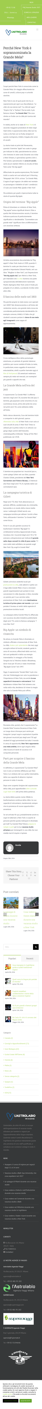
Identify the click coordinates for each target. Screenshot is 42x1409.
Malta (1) (8, 1065)
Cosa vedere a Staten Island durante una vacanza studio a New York (31, 920)
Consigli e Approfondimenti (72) (17, 1043)
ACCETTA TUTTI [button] (25, 1401)
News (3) (8, 1071)
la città (19, 278)
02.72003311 (11, 1249)
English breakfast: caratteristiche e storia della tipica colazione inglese (22, 993)
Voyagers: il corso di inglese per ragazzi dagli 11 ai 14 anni (20, 1166)
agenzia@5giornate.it (11, 1338)
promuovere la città (10, 585)
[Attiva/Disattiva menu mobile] (37, 29)
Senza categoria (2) (12, 1076)
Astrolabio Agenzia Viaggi (13, 1266)
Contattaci (9, 1252)
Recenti (29, 958)
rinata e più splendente (18, 645)
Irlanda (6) (9, 1060)
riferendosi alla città (11, 421)
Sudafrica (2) (9, 1087)
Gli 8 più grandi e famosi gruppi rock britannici (24, 1006)
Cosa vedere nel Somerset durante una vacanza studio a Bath (19, 1200)
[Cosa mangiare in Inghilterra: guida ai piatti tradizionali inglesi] (8, 965)
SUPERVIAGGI (8, 1295)
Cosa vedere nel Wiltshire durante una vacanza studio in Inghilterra (19, 1208)
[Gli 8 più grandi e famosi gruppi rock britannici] (8, 1006)
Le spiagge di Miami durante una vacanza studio (20, 1183)
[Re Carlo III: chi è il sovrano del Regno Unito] (8, 1018)
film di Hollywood (10, 373)
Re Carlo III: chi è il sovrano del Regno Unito (24, 1018)
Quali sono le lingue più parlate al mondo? (24, 980)
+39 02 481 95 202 (14, 1281)
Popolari (12, 958)
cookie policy (7, 1394)
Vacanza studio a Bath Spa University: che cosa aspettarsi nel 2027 (20, 1174)
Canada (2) (9, 1038)
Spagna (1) (9, 1082)
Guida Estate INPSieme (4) (15, 1054)
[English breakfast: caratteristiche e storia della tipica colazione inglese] (8, 991)
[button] (5, 914)
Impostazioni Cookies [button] (10, 1401)
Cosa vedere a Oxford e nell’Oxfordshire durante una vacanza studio (20, 1191)
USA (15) (8, 1092)
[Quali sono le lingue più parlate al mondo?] (8, 979)
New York (29, 124)
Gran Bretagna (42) (12, 1049)
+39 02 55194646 (13, 1343)
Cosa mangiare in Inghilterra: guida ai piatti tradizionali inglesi (23, 967)
